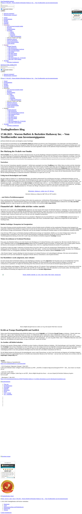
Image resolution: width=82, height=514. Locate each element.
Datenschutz (7, 508)
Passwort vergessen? (9, 13)
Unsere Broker (10, 43)
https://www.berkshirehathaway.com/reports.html (13, 363)
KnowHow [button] (7, 88)
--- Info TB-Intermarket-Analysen (15, 49)
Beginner (9, 27)
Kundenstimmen (8, 19)
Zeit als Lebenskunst (12, 40)
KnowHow (7, 25)
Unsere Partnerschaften (13, 42)
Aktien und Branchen (15, 36)
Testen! (6, 17)
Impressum (6, 504)
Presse (5, 391)
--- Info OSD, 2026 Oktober (14, 59)
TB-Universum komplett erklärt (15, 26)
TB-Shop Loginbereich (13, 62)
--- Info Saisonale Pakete (13, 50)
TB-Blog (6, 22)
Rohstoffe (12, 35)
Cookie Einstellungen (6, 512)
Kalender (6, 23)
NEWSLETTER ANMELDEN (9, 65)
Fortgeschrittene (11, 29)
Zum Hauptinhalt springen (7, 1)
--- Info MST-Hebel (12, 53)
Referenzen (7, 390)
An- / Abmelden (8, 394)
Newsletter (6, 387)
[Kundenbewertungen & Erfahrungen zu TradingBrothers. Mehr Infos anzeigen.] (77, 14)
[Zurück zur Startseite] (29, 2)
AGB (5, 505)
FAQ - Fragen (7, 393)
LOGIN (2, 10)
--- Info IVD (10, 56)
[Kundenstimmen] (5, 381)
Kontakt (6, 20)
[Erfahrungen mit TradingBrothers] (7, 496)
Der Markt (9, 30)
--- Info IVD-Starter (12, 55)
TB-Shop (6, 60)
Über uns (6, 384)
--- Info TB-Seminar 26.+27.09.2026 (16, 58)
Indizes (12, 32)
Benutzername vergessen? (10, 15)
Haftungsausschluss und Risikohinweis (14, 507)
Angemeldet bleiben (7, 9)
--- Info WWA (10, 52)
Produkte (6, 45)
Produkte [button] (6, 108)
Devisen (12, 33)
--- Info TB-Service (12, 47)
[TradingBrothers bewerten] (7, 493)
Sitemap (6, 510)
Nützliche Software (12, 39)
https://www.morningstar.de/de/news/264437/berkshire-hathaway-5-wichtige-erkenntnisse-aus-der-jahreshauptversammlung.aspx (33, 379)
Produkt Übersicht (11, 46)
